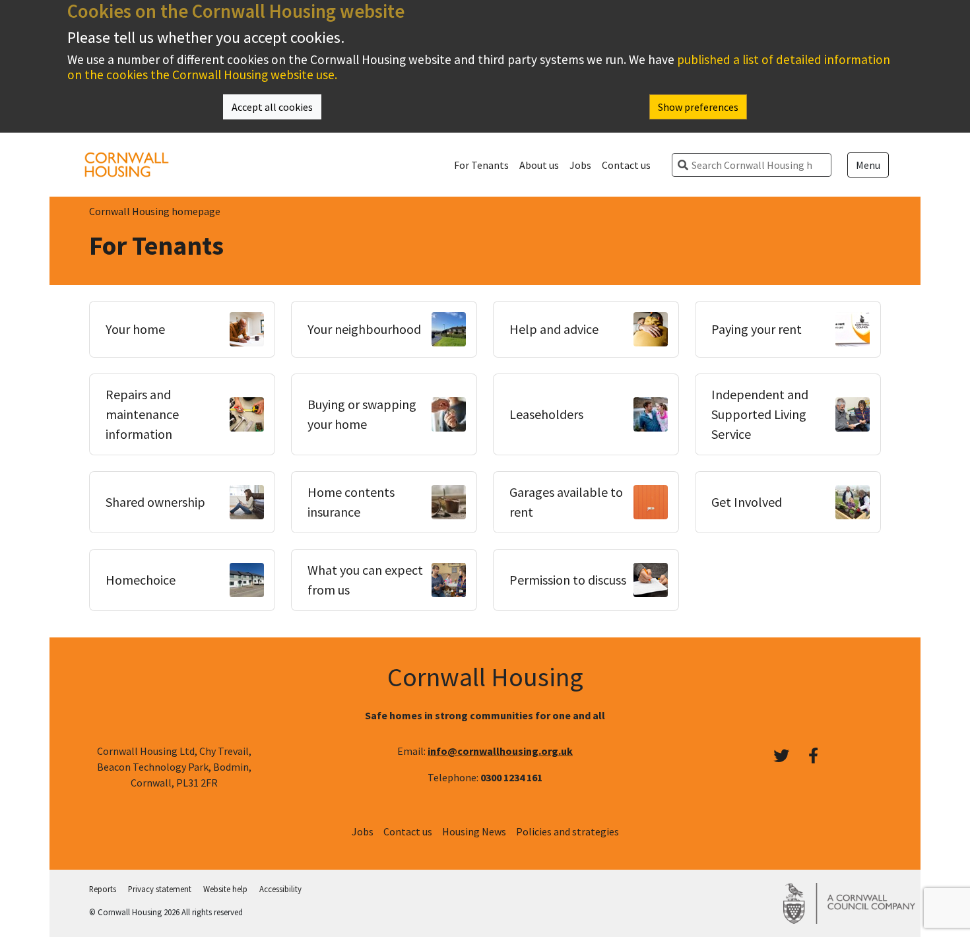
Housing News (474, 831)
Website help (225, 889)
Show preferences (698, 106)
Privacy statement (159, 889)
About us (539, 165)
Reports (102, 889)
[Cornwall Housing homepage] (126, 163)
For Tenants (481, 165)
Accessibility (280, 889)
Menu (868, 165)
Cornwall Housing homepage (154, 211)
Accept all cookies (272, 106)
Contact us (626, 165)
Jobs (580, 165)
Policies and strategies (567, 831)
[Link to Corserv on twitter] (781, 756)
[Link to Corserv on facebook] (813, 756)
